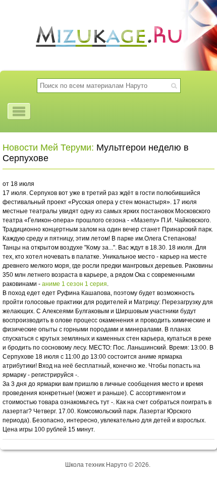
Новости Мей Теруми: (48, 147)
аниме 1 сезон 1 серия (74, 283)
